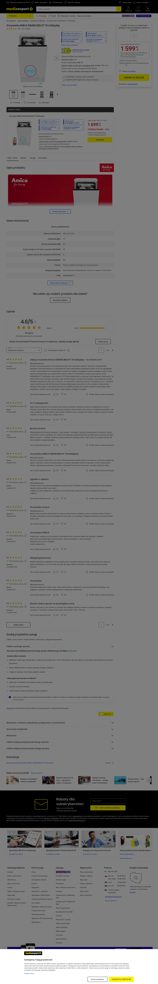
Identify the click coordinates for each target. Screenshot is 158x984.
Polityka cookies (29, 973)
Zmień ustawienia (97, 979)
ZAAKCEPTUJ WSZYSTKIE (121, 979)
